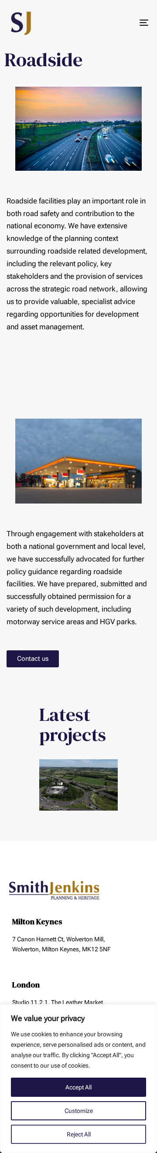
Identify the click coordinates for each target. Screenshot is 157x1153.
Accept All (78, 1087)
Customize (79, 1110)
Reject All (79, 1134)
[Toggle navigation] (125, 22)
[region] (78, 1078)
